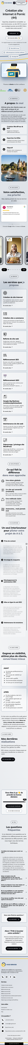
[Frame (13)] (14, 977)
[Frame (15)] (2, 977)
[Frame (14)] (6, 977)
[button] (14, 48)
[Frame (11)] (10, 977)
